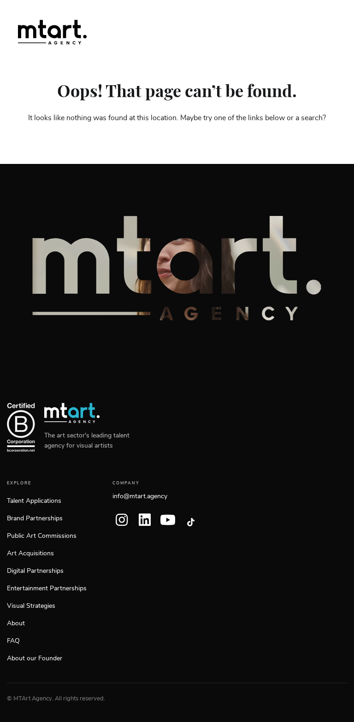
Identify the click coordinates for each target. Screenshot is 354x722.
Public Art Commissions (42, 536)
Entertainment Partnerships (47, 588)
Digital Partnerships (35, 571)
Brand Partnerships (35, 518)
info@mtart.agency (139, 496)
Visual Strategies (31, 606)
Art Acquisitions (30, 553)
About (16, 623)
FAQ (13, 641)
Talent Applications (34, 501)
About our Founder (34, 658)
